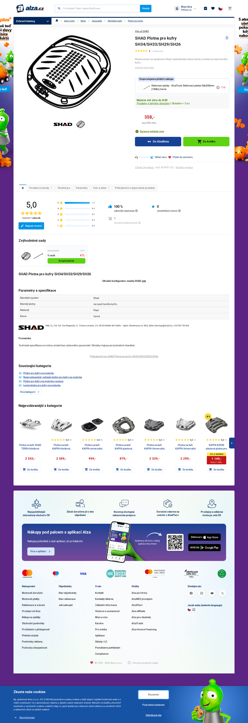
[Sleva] (208, 416)
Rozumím (153, 694)
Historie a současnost (107, 611)
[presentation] (22, 188)
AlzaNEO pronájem (142, 599)
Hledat (145, 8)
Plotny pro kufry (135, 21)
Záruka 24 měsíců (144, 167)
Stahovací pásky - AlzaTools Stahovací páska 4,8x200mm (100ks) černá (182, 87)
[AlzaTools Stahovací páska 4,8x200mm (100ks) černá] (38, 256)
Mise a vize (101, 617)
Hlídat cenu (161, 157)
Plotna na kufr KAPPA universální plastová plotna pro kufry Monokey (92, 447)
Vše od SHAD (142, 31)
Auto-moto (69, 21)
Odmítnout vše (153, 715)
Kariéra (99, 623)
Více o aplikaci (38, 551)
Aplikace (100, 635)
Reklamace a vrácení (33, 605)
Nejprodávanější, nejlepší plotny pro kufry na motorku (52, 377)
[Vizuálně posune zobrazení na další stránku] (232, 443)
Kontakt (99, 593)
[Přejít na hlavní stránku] (30, 8)
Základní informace (106, 605)
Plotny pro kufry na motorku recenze (43, 381)
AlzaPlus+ (137, 605)
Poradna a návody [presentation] (40, 188)
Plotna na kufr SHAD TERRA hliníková (30, 447)
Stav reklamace (67, 599)
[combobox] (97, 8)
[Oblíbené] (213, 8)
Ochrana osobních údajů (145, 663)
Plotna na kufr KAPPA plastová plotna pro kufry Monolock (123, 447)
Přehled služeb (30, 635)
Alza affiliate (138, 611)
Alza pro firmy (139, 593)
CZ (193, 609)
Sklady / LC (101, 641)
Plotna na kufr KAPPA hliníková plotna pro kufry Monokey (61, 447)
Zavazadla (97, 21)
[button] (149, 131)
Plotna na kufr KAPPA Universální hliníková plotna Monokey (154, 447)
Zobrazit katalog (25, 21)
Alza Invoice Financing (144, 629)
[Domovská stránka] (57, 21)
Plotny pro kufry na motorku (38, 373)
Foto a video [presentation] (101, 188)
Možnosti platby (30, 599)
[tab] (22, 188)
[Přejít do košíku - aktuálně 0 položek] (230, 8)
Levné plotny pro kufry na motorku (42, 385)
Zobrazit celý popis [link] (144, 67)
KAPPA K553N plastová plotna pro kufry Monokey (216, 447)
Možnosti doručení (32, 593)
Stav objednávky (67, 593)
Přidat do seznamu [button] (183, 157)
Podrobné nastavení (153, 705)
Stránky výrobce (184, 167)
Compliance (101, 653)
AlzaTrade (137, 623)
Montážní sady (115, 21)
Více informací (27, 717)
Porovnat (144, 157)
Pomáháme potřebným (107, 647)
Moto (83, 21)
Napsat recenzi (33, 225)
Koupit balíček (66, 260)
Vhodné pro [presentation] (64, 188)
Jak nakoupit (66, 605)
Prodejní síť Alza (31, 611)
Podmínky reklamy (32, 641)
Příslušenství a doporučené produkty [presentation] (135, 188)
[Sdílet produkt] (227, 37)
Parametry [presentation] (82, 188)
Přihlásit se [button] (186, 10)
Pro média (101, 629)
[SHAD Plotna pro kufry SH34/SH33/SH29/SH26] (26, 256)
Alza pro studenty (141, 617)
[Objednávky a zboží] (205, 8)
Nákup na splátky (31, 617)
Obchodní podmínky (33, 623)
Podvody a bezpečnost (34, 647)
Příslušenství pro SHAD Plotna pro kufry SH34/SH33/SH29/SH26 (124, 356)
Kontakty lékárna (104, 599)
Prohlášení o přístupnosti (36, 629)
